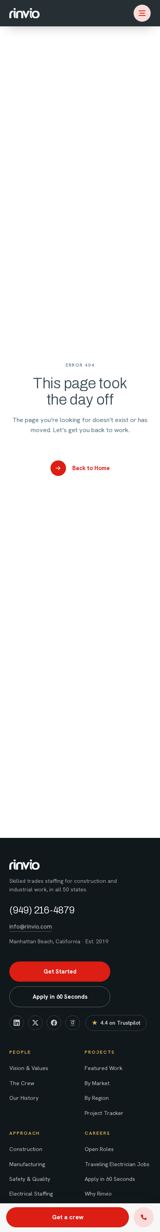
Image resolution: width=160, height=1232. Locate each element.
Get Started (60, 971)
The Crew (21, 1083)
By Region (97, 1097)
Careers (97, 1133)
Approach (24, 1133)
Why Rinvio (98, 1193)
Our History (23, 1097)
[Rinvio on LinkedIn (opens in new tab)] (16, 1022)
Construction (25, 1149)
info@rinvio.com (30, 926)
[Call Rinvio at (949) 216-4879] (144, 1217)
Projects (100, 1052)
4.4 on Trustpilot (116, 1024)
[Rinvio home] (24, 13)
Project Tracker (104, 1113)
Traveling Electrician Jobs (117, 1164)
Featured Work (103, 1068)
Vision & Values (28, 1068)
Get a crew (67, 1217)
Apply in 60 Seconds (110, 1178)
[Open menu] (142, 13)
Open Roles (99, 1149)
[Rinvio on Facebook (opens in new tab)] (54, 1022)
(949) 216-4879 (42, 910)
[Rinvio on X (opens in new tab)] (35, 1022)
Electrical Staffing (31, 1193)
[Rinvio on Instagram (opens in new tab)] (72, 1022)
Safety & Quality (29, 1178)
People (20, 1052)
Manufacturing (27, 1164)
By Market (97, 1083)
